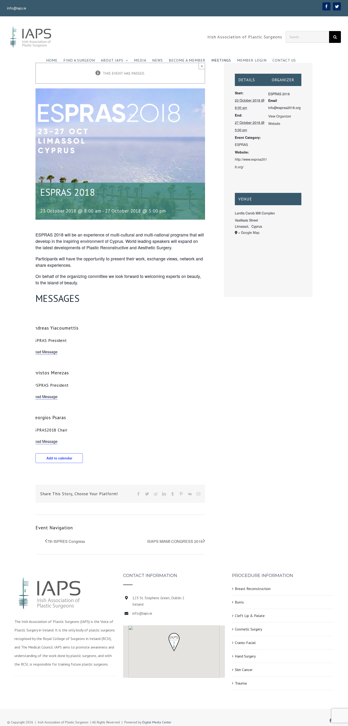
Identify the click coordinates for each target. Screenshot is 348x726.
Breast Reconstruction (253, 588)
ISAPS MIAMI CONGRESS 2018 (175, 541)
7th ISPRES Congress (66, 541)
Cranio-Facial (245, 642)
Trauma (241, 683)
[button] (174, 642)
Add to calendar (59, 458)
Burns (239, 602)
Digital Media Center (156, 722)
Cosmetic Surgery (248, 629)
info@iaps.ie (16, 8)
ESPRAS (241, 144)
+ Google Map (248, 232)
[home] (49, 577)
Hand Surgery (245, 656)
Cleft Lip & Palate (250, 615)
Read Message (45, 351)
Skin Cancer (244, 669)
